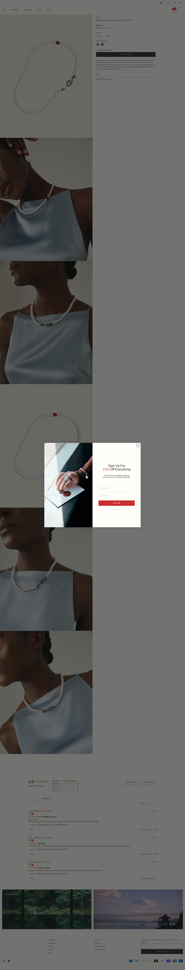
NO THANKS (117, 509)
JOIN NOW (116, 503)
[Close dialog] (138, 445)
